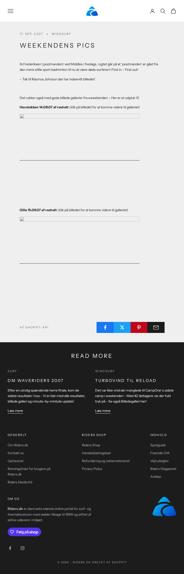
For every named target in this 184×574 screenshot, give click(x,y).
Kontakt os (16, 453)
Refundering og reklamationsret (106, 461)
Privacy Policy (92, 469)
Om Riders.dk (18, 445)
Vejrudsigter (159, 461)
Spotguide (158, 445)
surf (12, 371)
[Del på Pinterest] (139, 327)
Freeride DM (159, 453)
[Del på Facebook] (105, 327)
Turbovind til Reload (126, 380)
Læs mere (15, 410)
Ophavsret (15, 461)
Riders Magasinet (163, 469)
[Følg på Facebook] (10, 548)
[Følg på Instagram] (22, 548)
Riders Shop (91, 445)
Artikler (155, 477)
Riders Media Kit (20, 482)
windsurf (61, 34)
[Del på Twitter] (122, 327)
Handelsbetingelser (96, 453)
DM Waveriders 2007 (36, 380)
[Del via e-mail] (156, 327)
